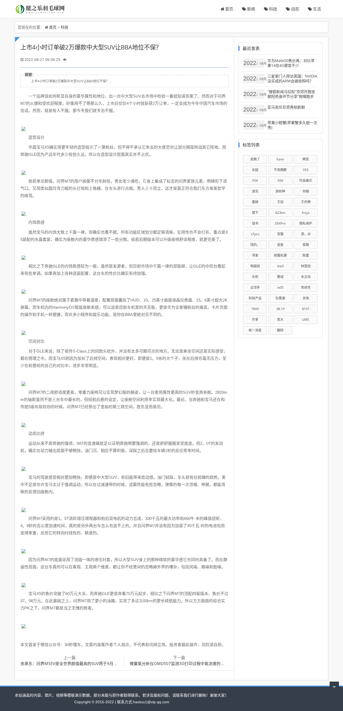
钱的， (255, 244)
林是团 (306, 266)
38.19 (280, 309)
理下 (255, 212)
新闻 (251, 8)
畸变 (306, 159)
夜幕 (306, 244)
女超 (255, 170)
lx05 (280, 287)
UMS (305, 319)
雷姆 (255, 202)
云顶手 (255, 287)
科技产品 (255, 298)
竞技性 (306, 287)
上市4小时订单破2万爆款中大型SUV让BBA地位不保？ (91, 47)
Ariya (306, 212)
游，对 (306, 234)
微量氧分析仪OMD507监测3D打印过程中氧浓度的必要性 (181, 663)
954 (255, 180)
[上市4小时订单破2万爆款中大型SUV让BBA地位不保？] (40, 8)
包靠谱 (280, 298)
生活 (317, 8)
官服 (280, 234)
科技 (273, 8)
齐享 (255, 319)
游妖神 (280, 191)
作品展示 (305, 180)
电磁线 (255, 266)
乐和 (255, 277)
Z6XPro (280, 223)
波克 (255, 191)
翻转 (280, 330)
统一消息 (255, 330)
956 (280, 180)
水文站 (306, 277)
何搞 (306, 191)
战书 (255, 223)
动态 (295, 8)
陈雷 (306, 255)
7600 (255, 309)
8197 (306, 309)
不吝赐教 (280, 170)
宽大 (280, 319)
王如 (280, 202)
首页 (229, 8)
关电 (306, 298)
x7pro (255, 234)
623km (280, 212)
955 (305, 170)
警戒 (280, 277)
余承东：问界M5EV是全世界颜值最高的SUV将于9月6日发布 (74, 663)
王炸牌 (306, 202)
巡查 (280, 244)
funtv (280, 159)
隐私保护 (305, 223)
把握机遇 (280, 255)
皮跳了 (255, 159)
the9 (280, 266)
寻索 (255, 255)
